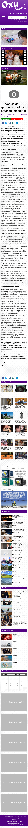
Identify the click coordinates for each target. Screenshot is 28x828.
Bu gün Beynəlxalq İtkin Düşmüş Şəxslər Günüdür (18, 523)
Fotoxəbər (15, 634)
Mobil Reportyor (21, 13)
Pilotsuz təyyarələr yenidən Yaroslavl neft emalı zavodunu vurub (18, 580)
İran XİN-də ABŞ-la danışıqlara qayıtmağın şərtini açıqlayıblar (17, 544)
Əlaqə (25, 21)
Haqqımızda (20, 21)
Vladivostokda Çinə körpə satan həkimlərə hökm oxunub (7, 394)
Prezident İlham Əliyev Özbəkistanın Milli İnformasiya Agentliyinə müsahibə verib (19, 600)
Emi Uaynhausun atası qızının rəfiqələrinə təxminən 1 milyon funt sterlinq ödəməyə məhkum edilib (6, 434)
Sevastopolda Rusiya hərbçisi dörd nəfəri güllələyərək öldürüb (6, 421)
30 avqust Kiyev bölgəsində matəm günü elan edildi (17, 516)
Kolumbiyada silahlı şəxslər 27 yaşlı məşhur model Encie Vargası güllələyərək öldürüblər (20, 434)
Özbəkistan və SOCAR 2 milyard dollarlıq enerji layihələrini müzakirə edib (18, 558)
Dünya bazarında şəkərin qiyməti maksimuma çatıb (18, 530)
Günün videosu (18, 393)
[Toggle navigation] (4, 17)
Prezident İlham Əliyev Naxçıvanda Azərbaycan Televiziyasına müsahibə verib (19, 607)
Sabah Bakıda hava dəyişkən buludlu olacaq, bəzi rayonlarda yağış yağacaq (18, 573)
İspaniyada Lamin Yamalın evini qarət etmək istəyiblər (19, 448)
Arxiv (25, 19)
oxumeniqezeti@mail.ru (14, 823)
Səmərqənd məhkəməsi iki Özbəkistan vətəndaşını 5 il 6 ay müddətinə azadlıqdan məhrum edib (6, 407)
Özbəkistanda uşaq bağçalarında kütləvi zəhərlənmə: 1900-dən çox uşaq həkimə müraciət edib (6, 462)
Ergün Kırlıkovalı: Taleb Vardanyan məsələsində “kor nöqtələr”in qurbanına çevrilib (19, 614)
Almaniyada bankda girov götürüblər (21, 460)
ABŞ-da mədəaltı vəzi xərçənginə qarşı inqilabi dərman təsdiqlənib (17, 551)
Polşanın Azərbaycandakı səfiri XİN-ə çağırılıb (18, 565)
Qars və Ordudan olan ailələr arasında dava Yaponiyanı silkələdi (6, 448)
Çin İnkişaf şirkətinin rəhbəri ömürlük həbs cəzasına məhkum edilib (20, 406)
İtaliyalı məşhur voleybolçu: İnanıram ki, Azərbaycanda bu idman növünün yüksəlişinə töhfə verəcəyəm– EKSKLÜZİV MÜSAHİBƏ (20, 622)
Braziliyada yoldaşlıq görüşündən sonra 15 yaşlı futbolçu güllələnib (20, 421)
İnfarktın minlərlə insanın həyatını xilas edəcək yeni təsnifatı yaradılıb (18, 537)
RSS (21, 821)
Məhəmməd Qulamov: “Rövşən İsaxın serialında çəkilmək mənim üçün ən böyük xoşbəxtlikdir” (20, 593)
